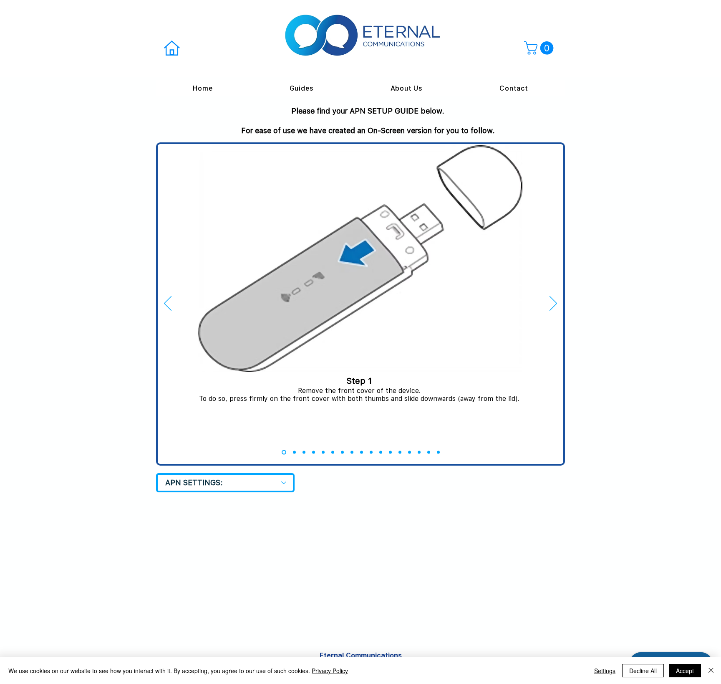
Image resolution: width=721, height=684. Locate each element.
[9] (361, 452)
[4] (313, 452)
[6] (332, 452)
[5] (323, 452)
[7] (342, 452)
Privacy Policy (330, 670)
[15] (419, 452)
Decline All (643, 670)
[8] (351, 452)
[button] (540, 48)
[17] (438, 452)
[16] (428, 452)
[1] (284, 452)
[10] (371, 452)
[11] (380, 452)
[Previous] (167, 304)
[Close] (711, 670)
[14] (409, 452)
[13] (399, 452)
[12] (390, 452)
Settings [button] (604, 670)
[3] (304, 452)
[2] (294, 452)
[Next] (553, 304)
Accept (685, 670)
